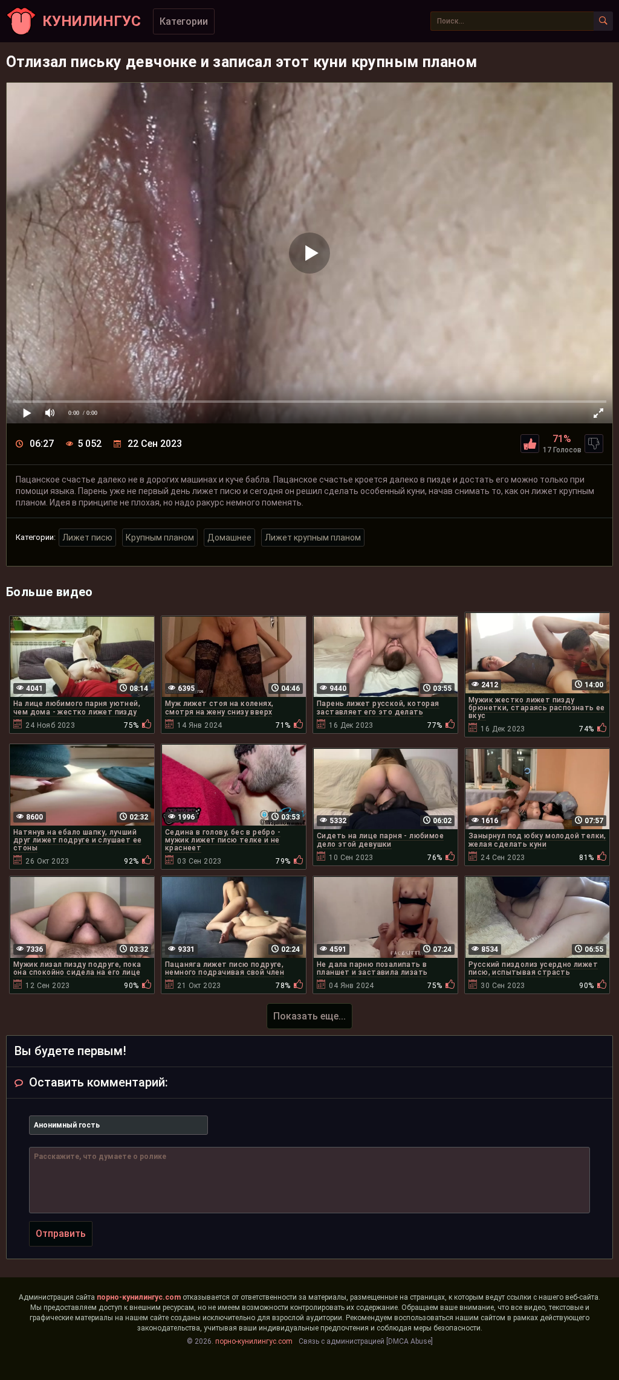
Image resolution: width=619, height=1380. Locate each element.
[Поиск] (603, 21)
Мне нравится (529, 443)
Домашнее (229, 537)
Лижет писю (87, 537)
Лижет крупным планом (313, 537)
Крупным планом (160, 537)
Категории (184, 21)
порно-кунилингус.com (139, 1297)
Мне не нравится (594, 443)
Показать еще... (309, 1016)
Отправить (61, 1233)
